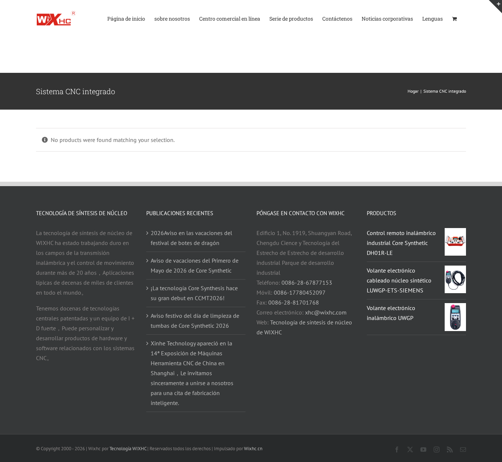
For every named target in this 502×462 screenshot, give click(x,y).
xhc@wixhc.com (326, 312)
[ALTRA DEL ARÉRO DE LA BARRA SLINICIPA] (495, 6)
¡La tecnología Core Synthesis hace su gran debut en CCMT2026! (194, 293)
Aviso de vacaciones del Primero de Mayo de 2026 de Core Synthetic (195, 265)
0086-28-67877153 (307, 282)
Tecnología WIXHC (128, 448)
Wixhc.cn (253, 448)
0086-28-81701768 (293, 302)
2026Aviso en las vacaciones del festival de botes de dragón (191, 237)
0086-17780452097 (300, 292)
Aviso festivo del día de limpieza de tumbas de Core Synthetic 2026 (195, 320)
